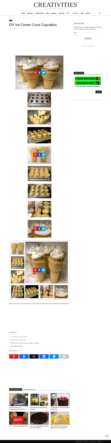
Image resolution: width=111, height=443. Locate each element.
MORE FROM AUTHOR (29, 389)
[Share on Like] (44, 356)
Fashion (61, 13)
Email (75, 32)
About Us (99, 441)
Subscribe (88, 38)
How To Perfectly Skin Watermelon (18, 426)
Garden (53, 13)
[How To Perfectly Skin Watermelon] (18, 418)
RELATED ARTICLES (15, 389)
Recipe (88, 13)
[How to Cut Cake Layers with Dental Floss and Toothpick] (39, 418)
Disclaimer (86, 441)
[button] (100, 13)
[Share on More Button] (64, 356)
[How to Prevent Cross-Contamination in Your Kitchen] (18, 399)
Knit (47, 13)
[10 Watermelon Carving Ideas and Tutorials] (39, 399)
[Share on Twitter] (34, 356)
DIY (68, 13)
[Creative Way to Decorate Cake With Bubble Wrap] (60, 399)
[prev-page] (10, 431)
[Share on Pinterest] (14, 356)
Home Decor (39, 13)
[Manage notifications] (107, 435)
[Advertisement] (39, 43)
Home (23, 13)
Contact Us (93, 441)
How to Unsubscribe (88, 46)
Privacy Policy (78, 441)
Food (15, 18)
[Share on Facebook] (24, 356)
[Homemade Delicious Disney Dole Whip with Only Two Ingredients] (60, 418)
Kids (82, 13)
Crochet (30, 13)
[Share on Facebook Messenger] (54, 356)
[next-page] (13, 431)
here (19, 351)
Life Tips (75, 13)
